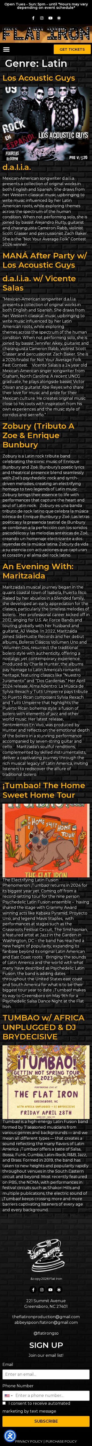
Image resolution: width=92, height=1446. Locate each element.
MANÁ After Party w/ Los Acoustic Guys (44, 260)
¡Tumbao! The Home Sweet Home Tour (43, 790)
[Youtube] (50, 18)
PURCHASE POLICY (61, 1441)
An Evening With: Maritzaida (37, 570)
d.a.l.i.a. (16, 167)
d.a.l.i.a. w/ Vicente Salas (39, 283)
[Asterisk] (59, 18)
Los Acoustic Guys (38, 78)
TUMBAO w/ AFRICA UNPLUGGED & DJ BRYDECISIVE (43, 1027)
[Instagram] (41, 18)
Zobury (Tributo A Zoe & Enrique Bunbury (38, 435)
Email (7, 1364)
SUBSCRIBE (46, 1421)
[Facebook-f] (33, 18)
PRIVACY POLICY (28, 1441)
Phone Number (18, 1386)
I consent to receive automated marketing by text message (36, 1407)
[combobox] (8, 1395)
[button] (6, 49)
